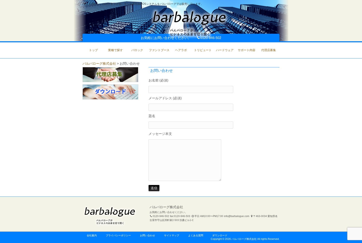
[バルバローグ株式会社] (189, 37)
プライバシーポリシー (118, 235)
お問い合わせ (147, 235)
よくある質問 (195, 235)
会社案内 (92, 235)
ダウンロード (219, 235)
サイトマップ (171, 235)
